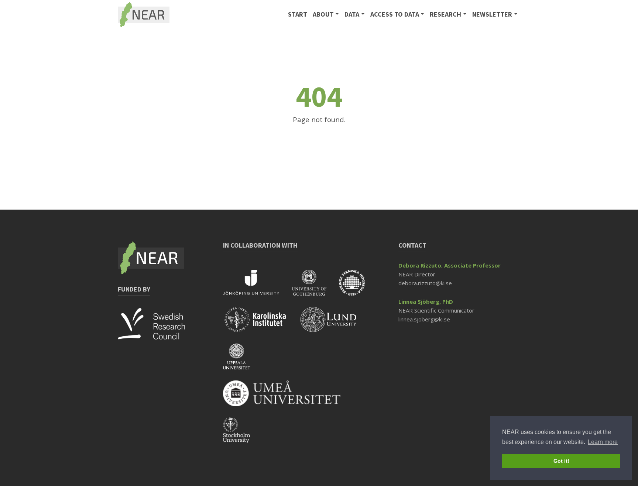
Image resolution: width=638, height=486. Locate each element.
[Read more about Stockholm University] (242, 435)
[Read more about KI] (261, 324)
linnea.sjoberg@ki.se (424, 319)
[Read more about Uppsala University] (242, 361)
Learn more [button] (603, 442)
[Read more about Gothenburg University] (315, 287)
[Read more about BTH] (357, 287)
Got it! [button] (561, 461)
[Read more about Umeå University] (287, 398)
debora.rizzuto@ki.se (425, 283)
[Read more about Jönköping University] (257, 287)
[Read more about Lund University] (334, 324)
